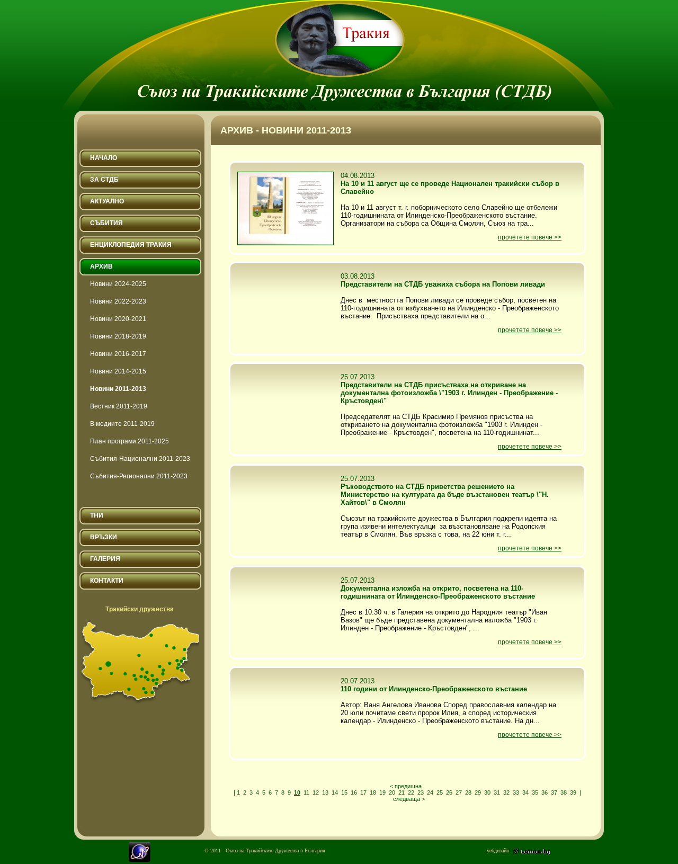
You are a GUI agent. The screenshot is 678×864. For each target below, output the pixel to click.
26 (449, 792)
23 (420, 792)
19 (382, 792)
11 (306, 792)
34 (525, 792)
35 (535, 792)
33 (516, 792)
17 (363, 792)
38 (563, 792)
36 (544, 792)
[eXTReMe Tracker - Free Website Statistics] (139, 859)
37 (554, 792)
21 (401, 792)
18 (373, 792)
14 (335, 792)
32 (506, 792)
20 (392, 792)
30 (487, 792)
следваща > (409, 799)
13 (325, 792)
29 (478, 792)
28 (468, 792)
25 (439, 792)
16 (354, 792)
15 (344, 792)
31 (497, 792)
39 (573, 792)
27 (459, 792)
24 (430, 792)
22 (411, 792)
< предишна (406, 786)
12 (316, 792)
